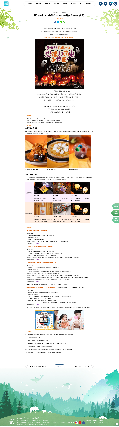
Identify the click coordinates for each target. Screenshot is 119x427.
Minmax (96, 422)
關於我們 (56, 3)
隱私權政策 (88, 420)
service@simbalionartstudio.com (28, 422)
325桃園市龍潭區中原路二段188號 (29, 420)
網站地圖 (101, 420)
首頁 (54, 12)
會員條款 (95, 420)
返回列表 (59, 366)
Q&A (81, 3)
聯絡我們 (88, 3)
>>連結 (37, 259)
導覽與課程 (47, 3)
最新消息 (29, 3)
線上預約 (64, 3)
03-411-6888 (31, 418)
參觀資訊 (38, 3)
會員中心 (73, 3)
